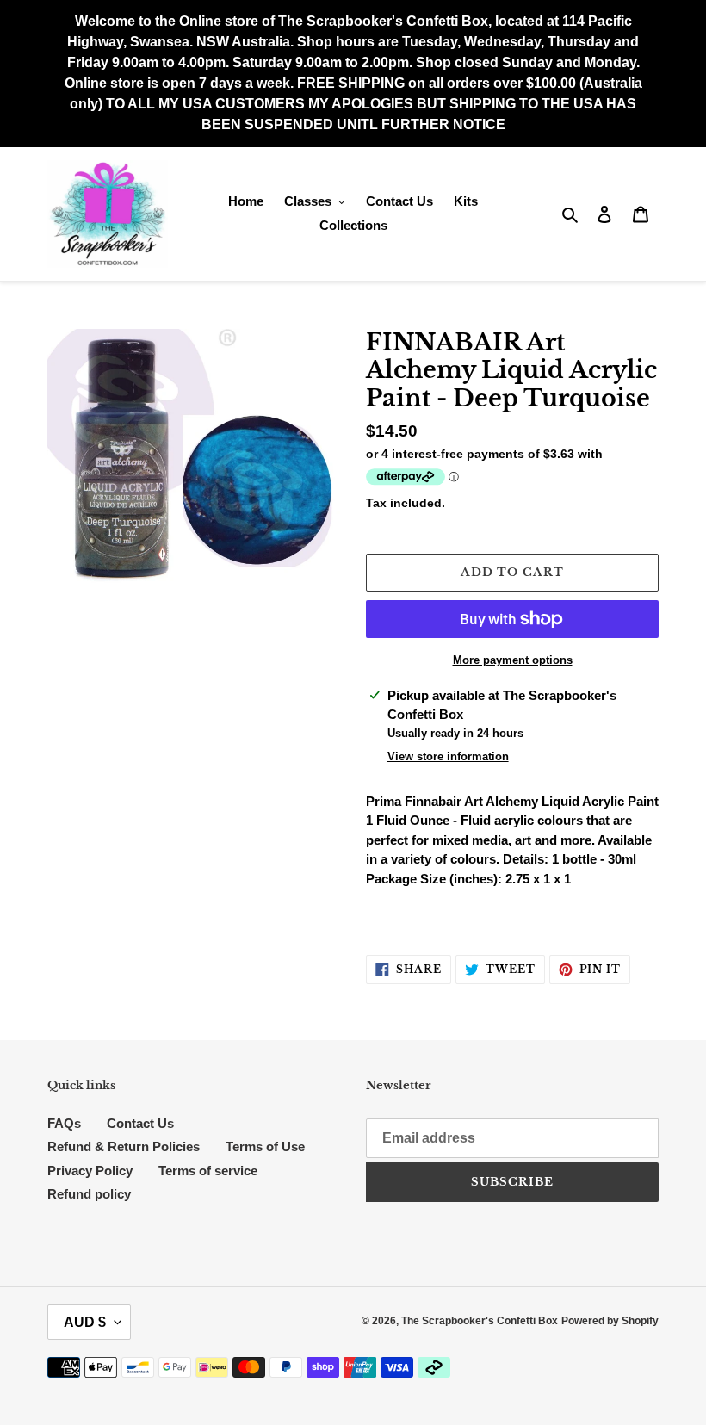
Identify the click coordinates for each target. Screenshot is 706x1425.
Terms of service (207, 1170)
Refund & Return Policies (123, 1146)
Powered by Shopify (610, 1321)
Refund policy (89, 1193)
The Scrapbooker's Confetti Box (479, 1321)
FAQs (64, 1123)
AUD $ (85, 1322)
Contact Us (140, 1123)
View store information (448, 756)
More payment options (513, 660)
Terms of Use (265, 1146)
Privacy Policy (90, 1170)
